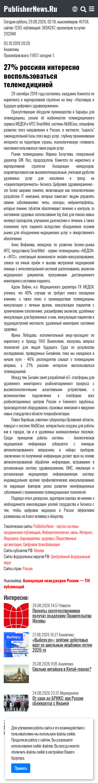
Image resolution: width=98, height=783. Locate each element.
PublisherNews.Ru (30, 8)
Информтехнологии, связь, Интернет (67, 532)
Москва (39, 550)
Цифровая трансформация (41, 544)
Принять (21, 768)
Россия (27, 568)
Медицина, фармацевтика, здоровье (29, 538)
